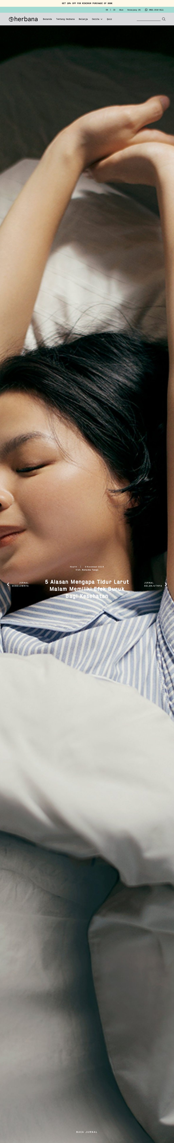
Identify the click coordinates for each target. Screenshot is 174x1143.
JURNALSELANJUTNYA (153, 584)
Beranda (47, 19)
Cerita (95, 19)
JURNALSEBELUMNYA (20, 584)
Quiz (109, 19)
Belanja (83, 19)
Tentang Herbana (65, 19)
